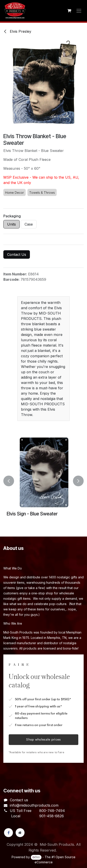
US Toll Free (20, 810)
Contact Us (16, 254)
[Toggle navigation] (79, 11)
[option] (43, 480)
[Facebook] (8, 832)
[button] (8, 480)
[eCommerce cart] (69, 11)
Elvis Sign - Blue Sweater (32, 514)
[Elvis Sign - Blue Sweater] (43, 472)
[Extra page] (20, 832)
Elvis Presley (20, 31)
